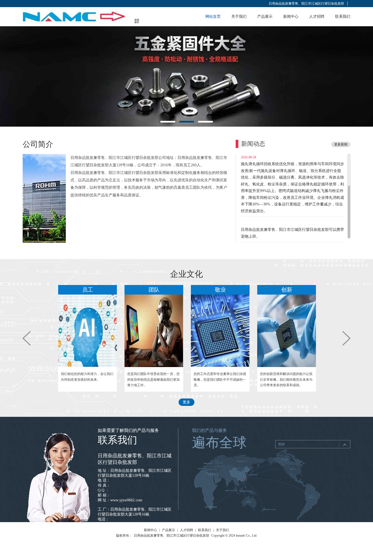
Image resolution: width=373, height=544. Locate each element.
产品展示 (265, 16)
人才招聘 (316, 16)
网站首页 (213, 16)
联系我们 (342, 16)
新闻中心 (290, 16)
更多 (186, 402)
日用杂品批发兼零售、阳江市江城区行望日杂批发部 (306, 3)
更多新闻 (340, 144)
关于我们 (239, 16)
